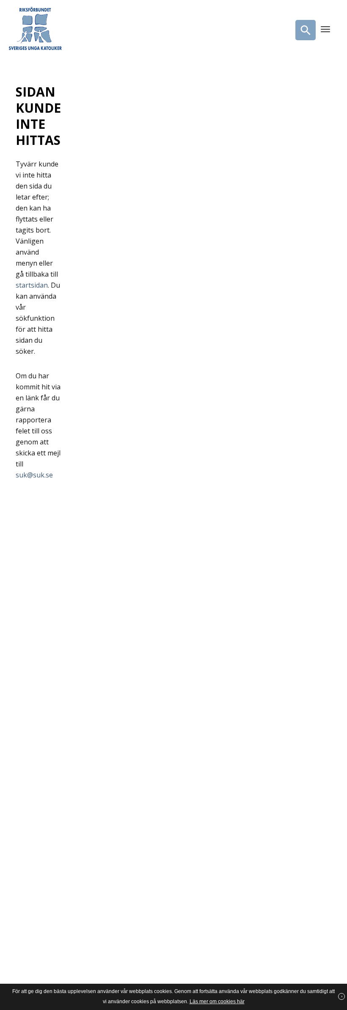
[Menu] (325, 30)
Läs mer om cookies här (217, 1001)
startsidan (32, 285)
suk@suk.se (34, 475)
